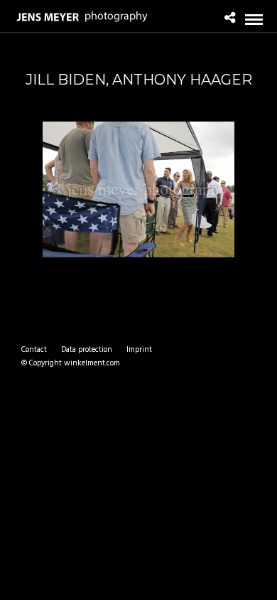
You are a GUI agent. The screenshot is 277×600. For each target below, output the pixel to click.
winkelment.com (92, 363)
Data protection (86, 349)
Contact (34, 349)
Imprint (139, 349)
